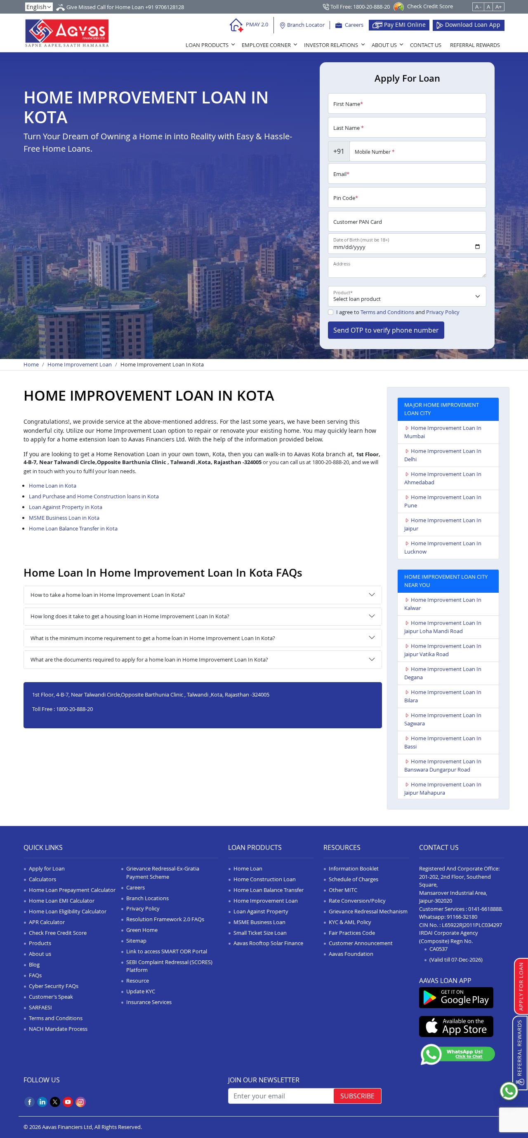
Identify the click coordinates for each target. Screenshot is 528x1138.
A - (478, 6)
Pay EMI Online (404, 24)
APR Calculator (47, 922)
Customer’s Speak (51, 996)
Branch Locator (305, 24)
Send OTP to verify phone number (386, 330)
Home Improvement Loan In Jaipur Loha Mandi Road (442, 627)
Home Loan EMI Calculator (61, 900)
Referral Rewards (475, 45)
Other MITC (343, 890)
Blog (34, 964)
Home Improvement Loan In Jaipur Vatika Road (442, 650)
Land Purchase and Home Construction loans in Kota (94, 496)
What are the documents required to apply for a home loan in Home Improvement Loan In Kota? (149, 659)
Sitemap (136, 940)
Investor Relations (331, 45)
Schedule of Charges (353, 879)
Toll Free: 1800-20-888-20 (359, 6)
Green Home (142, 930)
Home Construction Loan (264, 879)
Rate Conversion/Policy (357, 900)
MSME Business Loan (259, 922)
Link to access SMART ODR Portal (166, 951)
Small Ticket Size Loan (260, 932)
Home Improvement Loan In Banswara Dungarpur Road (442, 765)
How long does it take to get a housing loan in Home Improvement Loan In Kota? (130, 616)
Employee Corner (266, 45)
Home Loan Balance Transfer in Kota (73, 528)
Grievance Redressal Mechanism (368, 911)
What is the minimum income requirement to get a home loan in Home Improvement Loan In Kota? (153, 638)
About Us (384, 45)
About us (40, 953)
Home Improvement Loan (79, 364)
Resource (137, 980)
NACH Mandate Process (58, 1028)
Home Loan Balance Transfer (268, 890)
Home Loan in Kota (52, 485)
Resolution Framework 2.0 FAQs (165, 919)
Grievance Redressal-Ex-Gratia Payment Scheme (162, 872)
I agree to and (398, 312)
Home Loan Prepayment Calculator (72, 890)
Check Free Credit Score (58, 932)
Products (40, 943)
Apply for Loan (47, 868)
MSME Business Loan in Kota (64, 517)
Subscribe (357, 1095)
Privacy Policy (443, 312)
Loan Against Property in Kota (65, 507)
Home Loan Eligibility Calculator (67, 911)
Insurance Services (149, 1002)
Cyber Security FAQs (53, 986)
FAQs (35, 975)
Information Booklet (354, 868)
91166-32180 (462, 916)
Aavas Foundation (351, 953)
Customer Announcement (361, 943)
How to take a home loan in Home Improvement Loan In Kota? (108, 594)
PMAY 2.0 (256, 24)
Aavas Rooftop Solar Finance (268, 943)
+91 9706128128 (164, 7)
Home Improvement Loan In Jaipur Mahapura (442, 788)
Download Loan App (471, 24)
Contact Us (425, 45)
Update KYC (140, 991)
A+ (498, 6)
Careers (353, 24)
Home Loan (247, 868)
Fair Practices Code (352, 932)
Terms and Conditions (387, 312)
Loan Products (207, 45)
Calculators (42, 879)
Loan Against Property (260, 911)
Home (31, 364)
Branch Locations (147, 898)
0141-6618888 (485, 909)
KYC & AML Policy (350, 922)
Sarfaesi (40, 1007)
